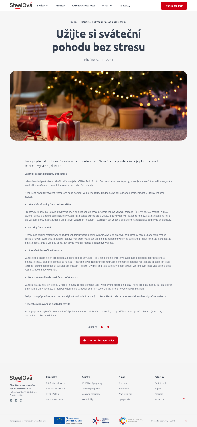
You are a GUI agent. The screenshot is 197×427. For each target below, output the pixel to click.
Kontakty (124, 5)
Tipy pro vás (124, 399)
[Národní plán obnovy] (100, 421)
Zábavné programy (91, 394)
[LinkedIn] (16, 400)
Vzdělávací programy (92, 383)
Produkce (159, 399)
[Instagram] (21, 400)
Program (159, 394)
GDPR (172, 421)
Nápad (158, 388)
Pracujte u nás (125, 394)
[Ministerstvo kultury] (131, 421)
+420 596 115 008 (56, 388)
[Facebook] (11, 400)
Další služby (88, 399)
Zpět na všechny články (100, 340)
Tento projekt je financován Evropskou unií (28, 421)
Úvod (73, 22)
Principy (60, 5)
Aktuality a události (83, 5)
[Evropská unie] (68, 421)
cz (186, 421)
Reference (124, 388)
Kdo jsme (123, 383)
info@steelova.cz (56, 383)
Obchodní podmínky (159, 421)
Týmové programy (91, 388)
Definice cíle (161, 383)
